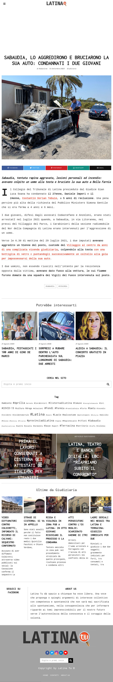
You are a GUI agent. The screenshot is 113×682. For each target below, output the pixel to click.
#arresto (29, 403)
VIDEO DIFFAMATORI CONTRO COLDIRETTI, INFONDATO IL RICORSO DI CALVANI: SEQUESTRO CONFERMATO (10, 531)
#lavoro (49, 415)
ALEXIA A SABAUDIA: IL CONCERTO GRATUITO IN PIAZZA (91, 352)
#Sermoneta (38, 426)
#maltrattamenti (83, 415)
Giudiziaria (71, 69)
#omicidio (104, 415)
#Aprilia (19, 402)
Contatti (54, 675)
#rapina (58, 421)
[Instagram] (56, 653)
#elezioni (38, 408)
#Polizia (5, 421)
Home (45, 675)
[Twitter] (52, 653)
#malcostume (69, 414)
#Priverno (22, 421)
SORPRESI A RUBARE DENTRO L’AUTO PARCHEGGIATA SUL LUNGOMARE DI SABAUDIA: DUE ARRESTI (55, 356)
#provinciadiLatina (40, 420)
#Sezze (47, 426)
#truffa (92, 426)
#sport (55, 426)
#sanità (19, 426)
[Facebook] (47, 653)
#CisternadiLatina (60, 403)
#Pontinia (13, 421)
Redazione (43, 69)
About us (65, 675)
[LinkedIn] (61, 653)
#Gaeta (91, 408)
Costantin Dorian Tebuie (39, 198)
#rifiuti (82, 421)
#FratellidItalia (72, 408)
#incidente (6, 415)
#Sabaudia (50, 286)
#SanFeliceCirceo (8, 426)
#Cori (101, 403)
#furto (83, 408)
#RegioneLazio (69, 421)
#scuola (28, 426)
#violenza (63, 286)
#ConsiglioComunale (90, 403)
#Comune (77, 403)
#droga (28, 408)
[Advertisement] (56, 28)
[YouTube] (66, 653)
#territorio (82, 426)
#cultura (19, 408)
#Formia (59, 408)
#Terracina (67, 425)
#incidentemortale (21, 415)
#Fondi (48, 408)
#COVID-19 (8, 408)
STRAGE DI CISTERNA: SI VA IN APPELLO (34, 521)
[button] (108, 384)
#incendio (101, 408)
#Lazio (57, 414)
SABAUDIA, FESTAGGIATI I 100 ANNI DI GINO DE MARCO (19, 352)
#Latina (37, 414)
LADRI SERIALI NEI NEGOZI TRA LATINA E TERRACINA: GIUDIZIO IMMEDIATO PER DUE (100, 528)
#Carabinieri (40, 403)
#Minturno (94, 415)
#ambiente (7, 403)
